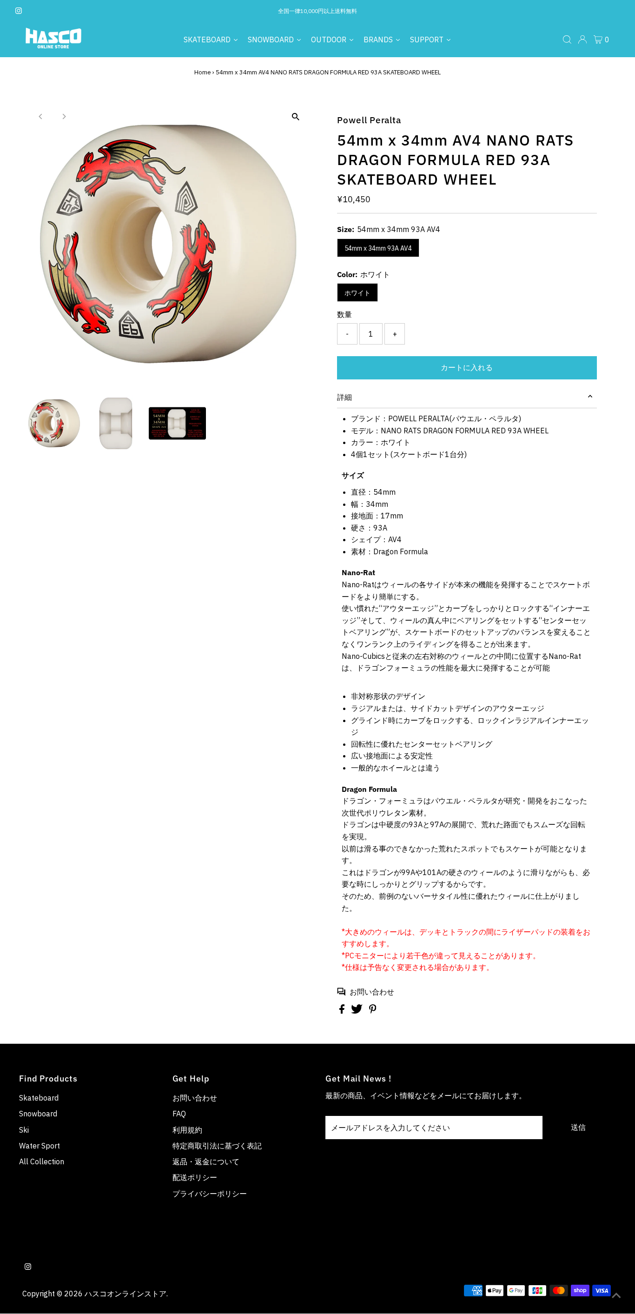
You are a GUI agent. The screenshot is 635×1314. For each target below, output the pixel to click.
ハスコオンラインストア (125, 1293)
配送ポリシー (194, 1177)
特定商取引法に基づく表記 (217, 1145)
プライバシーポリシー (209, 1193)
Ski (24, 1130)
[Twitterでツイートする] (357, 1010)
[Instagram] (18, 11)
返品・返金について (205, 1161)
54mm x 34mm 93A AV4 (378, 248)
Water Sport (39, 1145)
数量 (344, 314)
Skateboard (39, 1097)
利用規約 (187, 1130)
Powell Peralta (369, 120)
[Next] (63, 116)
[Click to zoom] (295, 116)
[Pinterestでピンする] (373, 1010)
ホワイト (357, 293)
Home (202, 72)
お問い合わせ (372, 991)
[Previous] (40, 116)
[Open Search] (567, 39)
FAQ (179, 1113)
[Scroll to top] (616, 1295)
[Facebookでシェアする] (342, 1010)
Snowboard (38, 1113)
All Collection (41, 1161)
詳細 (344, 397)
